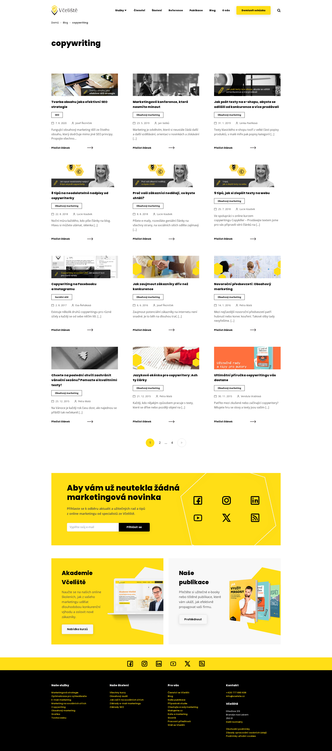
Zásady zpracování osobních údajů (246, 732)
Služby (119, 10)
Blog (212, 10)
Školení (157, 10)
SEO (57, 114)
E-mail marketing (61, 699)
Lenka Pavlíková (248, 123)
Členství (139, 10)
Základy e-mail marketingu (125, 703)
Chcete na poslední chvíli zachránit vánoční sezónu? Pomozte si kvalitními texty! (84, 380)
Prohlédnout (193, 619)
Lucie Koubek (84, 214)
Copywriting (58, 707)
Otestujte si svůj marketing (183, 707)
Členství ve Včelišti (178, 692)
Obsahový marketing (148, 114)
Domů (55, 22)
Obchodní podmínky (238, 729)
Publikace (196, 10)
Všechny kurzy (118, 692)
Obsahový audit (119, 696)
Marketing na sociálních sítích (68, 703)
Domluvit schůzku (253, 10)
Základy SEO (117, 707)
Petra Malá (245, 305)
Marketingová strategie (64, 692)
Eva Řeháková (83, 305)
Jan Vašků (163, 123)
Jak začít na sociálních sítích (127, 699)
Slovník (172, 717)
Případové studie (177, 703)
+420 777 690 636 (236, 692)
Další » (181, 442)
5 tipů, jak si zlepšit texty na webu (242, 193)
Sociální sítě (61, 297)
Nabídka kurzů (77, 629)
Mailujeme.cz (175, 710)
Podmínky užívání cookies (241, 736)
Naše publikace (176, 699)
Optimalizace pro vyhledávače (69, 696)
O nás (226, 10)
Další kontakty (234, 722)
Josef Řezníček (83, 123)
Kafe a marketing (177, 714)
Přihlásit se (134, 527)
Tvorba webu (58, 717)
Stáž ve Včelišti (176, 725)
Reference (176, 10)
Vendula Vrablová (251, 396)
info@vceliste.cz (235, 696)
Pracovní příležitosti (179, 721)
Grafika (55, 714)
